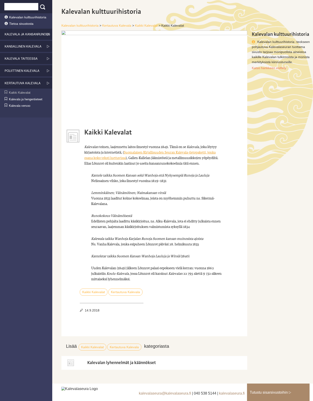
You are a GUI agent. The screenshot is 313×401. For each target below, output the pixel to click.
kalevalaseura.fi (232, 393)
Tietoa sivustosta (21, 23)
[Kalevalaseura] (90, 389)
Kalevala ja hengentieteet (25, 99)
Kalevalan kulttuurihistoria (27, 17)
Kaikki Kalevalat (19, 92)
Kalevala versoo (19, 105)
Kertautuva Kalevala (125, 292)
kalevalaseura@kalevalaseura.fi (165, 393)
